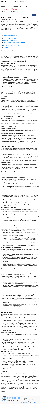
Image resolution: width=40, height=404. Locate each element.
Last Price (3, 8)
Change (12, 8)
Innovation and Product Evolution (10, 38)
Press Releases (24, 3)
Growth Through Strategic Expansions (10, 40)
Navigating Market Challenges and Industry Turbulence (14, 42)
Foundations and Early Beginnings (10, 35)
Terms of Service (35, 402)
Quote (2, 14)
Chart (20, 14)
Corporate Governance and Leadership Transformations (14, 44)
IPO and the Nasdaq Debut (8, 37)
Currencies (18, 3)
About (34, 14)
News (5, 3)
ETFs (9, 3)
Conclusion (5, 47)
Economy (13, 3)
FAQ (30, 14)
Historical (25, 14)
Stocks (2, 3)
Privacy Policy (27, 402)
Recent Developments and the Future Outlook (12, 45)
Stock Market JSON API (25, 396)
